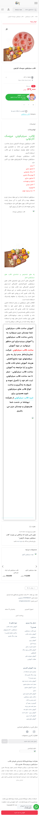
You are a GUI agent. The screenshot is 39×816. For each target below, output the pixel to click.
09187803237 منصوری (24, 598)
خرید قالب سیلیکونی (23, 397)
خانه (36, 16)
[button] (6, 29)
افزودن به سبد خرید (19, 813)
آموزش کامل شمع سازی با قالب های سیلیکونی (29, 695)
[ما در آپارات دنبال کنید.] (27, 732)
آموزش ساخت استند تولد (29, 681)
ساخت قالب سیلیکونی (23, 350)
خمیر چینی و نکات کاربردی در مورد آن (31, 701)
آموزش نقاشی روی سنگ (29, 650)
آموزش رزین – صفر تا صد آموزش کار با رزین (29, 714)
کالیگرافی (33, 653)
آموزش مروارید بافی (30, 656)
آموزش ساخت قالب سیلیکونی (30, 635)
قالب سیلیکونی (29, 16)
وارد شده (19, 541)
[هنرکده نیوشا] (18, 3)
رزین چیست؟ (32, 678)
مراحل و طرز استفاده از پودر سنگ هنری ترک (30, 673)
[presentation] (3, 566)
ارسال (4, 741)
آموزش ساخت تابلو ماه (30, 709)
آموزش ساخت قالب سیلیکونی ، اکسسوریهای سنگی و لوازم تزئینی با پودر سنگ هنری (10, 631)
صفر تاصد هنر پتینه (30, 706)
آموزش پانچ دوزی (31, 719)
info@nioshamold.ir (24, 601)
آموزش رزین (32, 640)
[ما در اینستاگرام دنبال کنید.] (34, 732)
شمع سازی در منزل (31, 647)
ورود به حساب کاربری (8, 9)
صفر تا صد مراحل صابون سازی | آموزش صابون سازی (29, 688)
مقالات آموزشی (32, 659)
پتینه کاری (33, 644)
